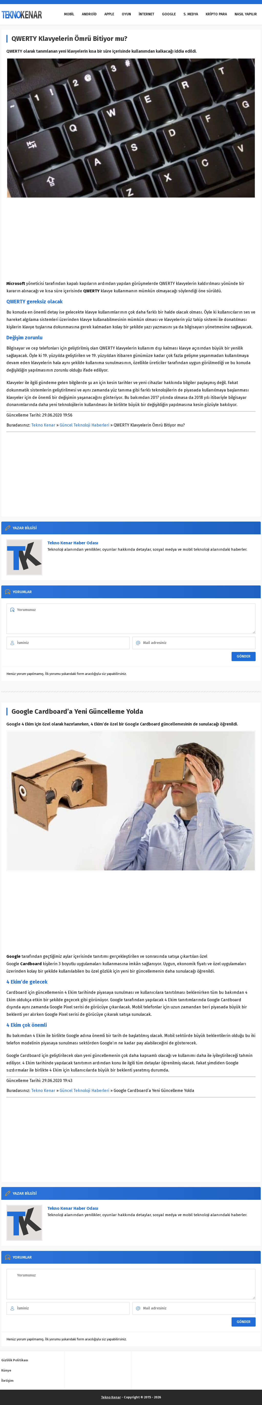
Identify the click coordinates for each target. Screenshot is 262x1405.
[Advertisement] (131, 239)
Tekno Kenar (43, 425)
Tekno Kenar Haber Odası (72, 543)
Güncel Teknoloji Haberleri (84, 425)
